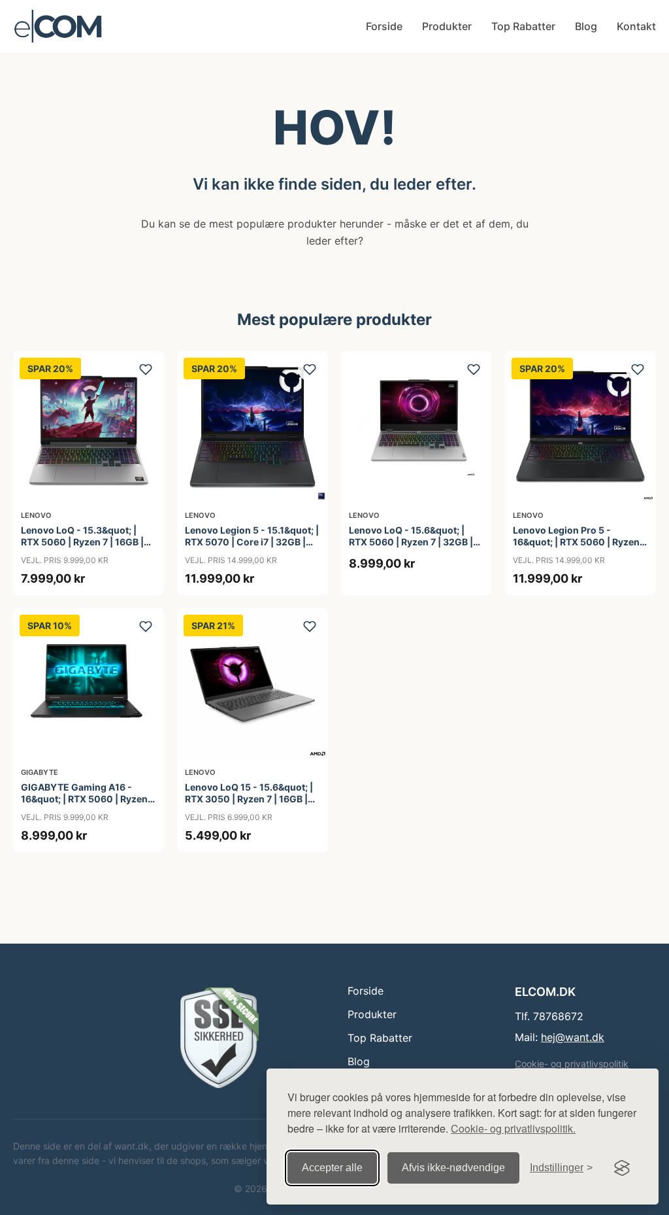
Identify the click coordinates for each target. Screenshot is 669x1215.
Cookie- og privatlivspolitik (571, 1063)
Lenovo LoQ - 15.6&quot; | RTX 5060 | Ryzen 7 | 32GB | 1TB (411, 541)
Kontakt (636, 26)
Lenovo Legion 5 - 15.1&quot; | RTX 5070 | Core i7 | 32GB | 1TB (252, 541)
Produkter (447, 26)
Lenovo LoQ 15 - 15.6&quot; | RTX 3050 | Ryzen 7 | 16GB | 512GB (249, 798)
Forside (384, 26)
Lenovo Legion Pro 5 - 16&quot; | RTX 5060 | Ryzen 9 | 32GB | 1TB (580, 541)
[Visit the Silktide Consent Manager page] (622, 1168)
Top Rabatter (523, 26)
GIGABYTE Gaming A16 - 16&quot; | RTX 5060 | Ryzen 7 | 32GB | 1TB (88, 798)
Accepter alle (332, 1167)
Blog (586, 26)
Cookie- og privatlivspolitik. (513, 1128)
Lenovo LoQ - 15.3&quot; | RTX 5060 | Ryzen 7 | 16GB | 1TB (82, 541)
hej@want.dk (572, 1037)
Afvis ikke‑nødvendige (453, 1167)
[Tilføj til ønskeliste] (145, 369)
